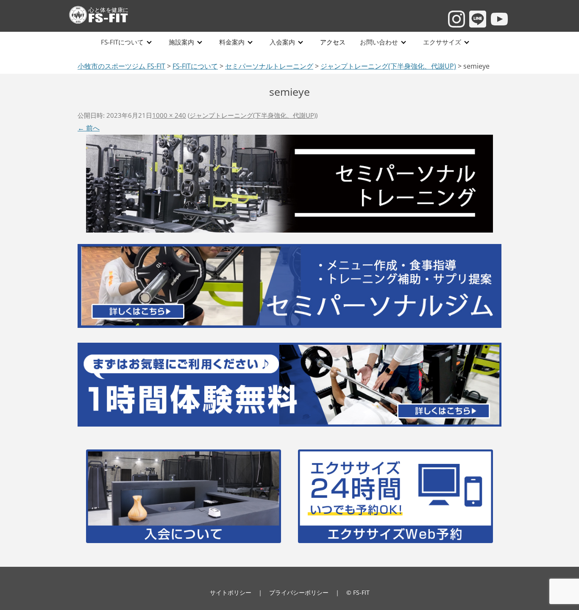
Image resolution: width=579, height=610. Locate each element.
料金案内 (232, 42)
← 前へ (89, 128)
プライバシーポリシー (298, 592)
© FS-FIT (358, 592)
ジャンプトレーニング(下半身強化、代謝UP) (252, 115)
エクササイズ (442, 42)
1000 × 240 (169, 115)
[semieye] (289, 183)
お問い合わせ (379, 42)
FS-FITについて (122, 42)
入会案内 (282, 42)
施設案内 (181, 42)
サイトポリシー (230, 592)
